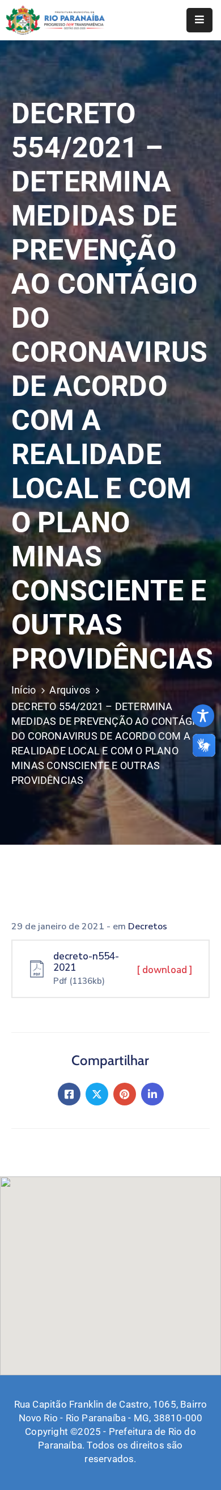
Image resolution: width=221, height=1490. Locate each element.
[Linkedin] (152, 1094)
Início (23, 690)
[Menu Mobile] (199, 20)
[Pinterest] (124, 1094)
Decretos (147, 926)
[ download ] (165, 969)
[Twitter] (97, 1094)
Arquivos (69, 690)
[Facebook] (69, 1094)
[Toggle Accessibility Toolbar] (202, 715)
